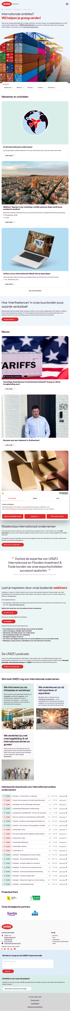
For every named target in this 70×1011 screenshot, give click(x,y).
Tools (54, 943)
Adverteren (56, 939)
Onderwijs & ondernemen (60, 941)
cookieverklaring (10, 509)
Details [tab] (35, 498)
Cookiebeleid (35, 1003)
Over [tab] (57, 498)
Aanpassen (34, 516)
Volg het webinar (9, 319)
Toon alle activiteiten (35, 290)
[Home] (2, 9)
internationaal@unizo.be (30, 27)
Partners (55, 935)
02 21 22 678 (8, 941)
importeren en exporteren (46, 699)
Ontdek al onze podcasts (11, 666)
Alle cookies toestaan (57, 516)
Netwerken (8, 9)
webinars (21, 696)
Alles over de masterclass (12, 544)
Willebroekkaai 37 (10, 937)
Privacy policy (35, 1000)
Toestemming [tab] (12, 498)
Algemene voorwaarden (35, 1007)
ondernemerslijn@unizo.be (12, 943)
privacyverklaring (23, 509)
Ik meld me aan (8, 612)
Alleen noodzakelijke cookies (12, 516)
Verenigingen (17, 9)
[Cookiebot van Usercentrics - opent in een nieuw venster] (60, 493)
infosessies (7, 696)
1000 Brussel (8, 939)
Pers (54, 937)
